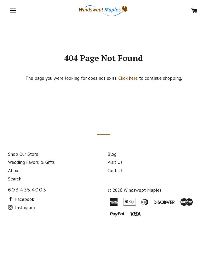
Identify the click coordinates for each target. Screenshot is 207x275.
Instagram (24, 208)
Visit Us (115, 162)
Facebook (24, 199)
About (14, 170)
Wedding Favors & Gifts (31, 162)
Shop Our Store (23, 154)
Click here (128, 78)
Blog (112, 154)
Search (14, 179)
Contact (115, 170)
